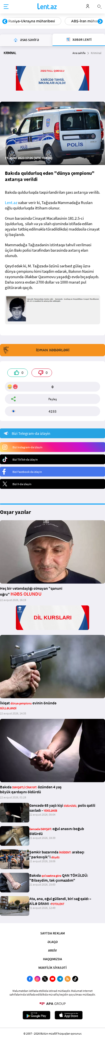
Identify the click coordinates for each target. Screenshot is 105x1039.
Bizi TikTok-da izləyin (25, 459)
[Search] (99, 6)
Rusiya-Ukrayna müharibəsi (31, 21)
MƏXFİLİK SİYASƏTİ (52, 967)
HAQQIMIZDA (52, 959)
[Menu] (6, 6)
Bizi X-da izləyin (22, 484)
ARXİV (52, 950)
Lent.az (11, 202)
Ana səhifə (79, 53)
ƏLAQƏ (52, 942)
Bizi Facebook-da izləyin (27, 472)
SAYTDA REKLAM (52, 933)
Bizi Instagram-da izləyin (27, 447)
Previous (5, 22)
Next (100, 22)
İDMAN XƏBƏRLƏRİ (52, 350)
